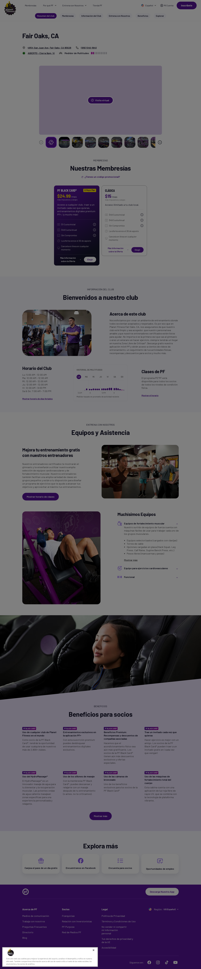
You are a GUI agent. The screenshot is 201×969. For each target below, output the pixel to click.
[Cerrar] (94, 950)
